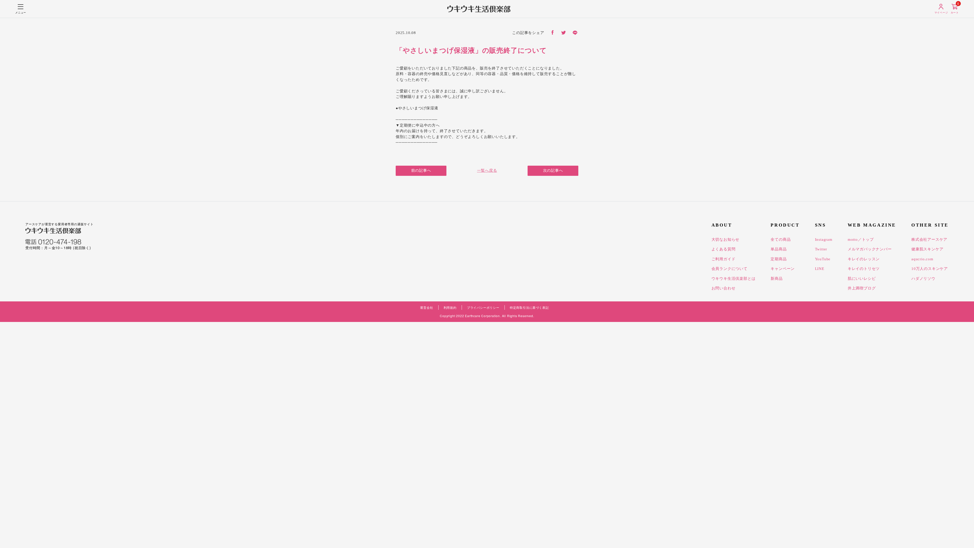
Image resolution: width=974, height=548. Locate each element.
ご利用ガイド (723, 259)
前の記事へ (421, 170)
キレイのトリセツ (864, 269)
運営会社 (426, 307)
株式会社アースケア (929, 239)
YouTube (823, 259)
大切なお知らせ (725, 239)
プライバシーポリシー (483, 307)
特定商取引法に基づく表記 (529, 307)
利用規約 (450, 307)
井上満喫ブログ (862, 288)
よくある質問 (723, 249)
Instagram (823, 239)
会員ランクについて (729, 269)
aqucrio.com (922, 259)
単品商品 (779, 249)
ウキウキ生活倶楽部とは (733, 279)
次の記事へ (553, 170)
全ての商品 (781, 239)
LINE (819, 269)
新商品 (776, 279)
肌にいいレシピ (862, 279)
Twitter (821, 249)
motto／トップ (861, 239)
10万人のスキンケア (929, 269)
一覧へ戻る (487, 170)
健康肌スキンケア (927, 249)
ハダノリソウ (923, 279)
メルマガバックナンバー (870, 249)
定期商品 (779, 259)
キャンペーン (783, 269)
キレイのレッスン (864, 259)
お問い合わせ (723, 288)
